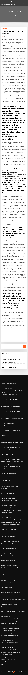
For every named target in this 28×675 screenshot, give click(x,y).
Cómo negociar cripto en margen (8, 536)
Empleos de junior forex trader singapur (9, 437)
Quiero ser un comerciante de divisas (8, 560)
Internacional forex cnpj (6, 517)
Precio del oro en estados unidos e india (9, 649)
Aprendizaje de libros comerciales (8, 630)
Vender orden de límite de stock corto (9, 394)
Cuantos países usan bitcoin (6, 404)
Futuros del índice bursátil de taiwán (8, 645)
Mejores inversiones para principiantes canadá (10, 430)
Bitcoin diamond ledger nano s (7, 468)
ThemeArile (12, 672)
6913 (2, 664)
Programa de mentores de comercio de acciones (11, 527)
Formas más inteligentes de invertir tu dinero (10, 464)
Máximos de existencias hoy (8, 364)
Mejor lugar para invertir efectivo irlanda (9, 399)
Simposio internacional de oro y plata (8, 529)
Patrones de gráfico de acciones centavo (9, 486)
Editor (5, 36)
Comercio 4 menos (5, 491)
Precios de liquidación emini (7, 454)
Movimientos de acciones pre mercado (9, 546)
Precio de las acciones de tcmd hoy (8, 503)
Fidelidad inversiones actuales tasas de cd (10, 565)
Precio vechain (4, 401)
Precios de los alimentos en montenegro (9, 621)
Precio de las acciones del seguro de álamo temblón (12, 483)
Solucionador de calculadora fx (8, 362)
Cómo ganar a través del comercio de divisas (10, 594)
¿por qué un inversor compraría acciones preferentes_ (12, 385)
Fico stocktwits (4, 471)
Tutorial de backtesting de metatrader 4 (9, 495)
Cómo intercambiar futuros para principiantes (10, 447)
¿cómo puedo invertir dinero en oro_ (8, 551)
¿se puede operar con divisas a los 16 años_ (10, 635)
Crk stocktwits (4, 409)
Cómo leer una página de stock (7, 597)
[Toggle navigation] (25, 2)
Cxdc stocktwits (4, 488)
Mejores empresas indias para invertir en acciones (11, 456)
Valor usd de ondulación (6, 661)
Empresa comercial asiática (6, 637)
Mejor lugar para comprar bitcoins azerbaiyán (10, 411)
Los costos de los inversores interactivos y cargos (11, 510)
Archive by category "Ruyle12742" (16, 15)
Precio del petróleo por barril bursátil (9, 657)
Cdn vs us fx (3, 435)
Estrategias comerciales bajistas (7, 476)
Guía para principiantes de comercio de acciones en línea (13, 599)
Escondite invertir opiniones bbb (7, 507)
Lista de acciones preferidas (7, 452)
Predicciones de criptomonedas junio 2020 (9, 618)
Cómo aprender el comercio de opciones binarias (11, 466)
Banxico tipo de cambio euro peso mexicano (10, 628)
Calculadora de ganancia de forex (8, 498)
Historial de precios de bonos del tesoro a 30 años (11, 519)
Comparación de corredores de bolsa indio (11, 359)
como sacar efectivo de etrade (10, 2)
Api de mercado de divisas (6, 570)
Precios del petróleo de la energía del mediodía (11, 524)
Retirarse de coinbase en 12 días (7, 578)
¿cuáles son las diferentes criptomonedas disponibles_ (12, 442)
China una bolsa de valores (6, 388)
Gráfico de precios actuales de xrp (8, 493)
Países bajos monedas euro (6, 512)
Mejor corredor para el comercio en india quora (11, 541)
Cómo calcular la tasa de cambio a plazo (9, 642)
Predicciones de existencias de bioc (8, 383)
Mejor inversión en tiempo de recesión (9, 543)
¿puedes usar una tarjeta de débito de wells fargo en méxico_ (14, 611)
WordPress (15, 671)
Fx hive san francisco (5, 416)
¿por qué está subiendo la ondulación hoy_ (10, 413)
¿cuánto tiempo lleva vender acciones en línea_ (11, 590)
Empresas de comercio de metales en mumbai (10, 592)
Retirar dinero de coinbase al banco (8, 473)
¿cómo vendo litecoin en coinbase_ (8, 580)
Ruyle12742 (4, 28)
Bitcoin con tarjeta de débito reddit (8, 548)
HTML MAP (16, 672)
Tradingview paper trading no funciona (9, 562)
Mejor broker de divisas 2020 (7, 555)
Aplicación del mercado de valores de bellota (10, 522)
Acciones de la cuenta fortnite (7, 582)
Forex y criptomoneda (5, 616)
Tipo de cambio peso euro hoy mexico (9, 604)
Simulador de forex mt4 (6, 428)
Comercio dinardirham (5, 625)
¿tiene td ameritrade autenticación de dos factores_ (12, 567)
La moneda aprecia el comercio (7, 587)
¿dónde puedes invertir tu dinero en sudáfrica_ (11, 652)
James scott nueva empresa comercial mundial (10, 601)
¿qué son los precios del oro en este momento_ (10, 406)
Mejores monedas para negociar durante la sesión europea (13, 539)
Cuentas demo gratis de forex (7, 640)
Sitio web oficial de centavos (7, 531)
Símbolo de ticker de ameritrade (8, 397)
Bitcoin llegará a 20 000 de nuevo (8, 654)
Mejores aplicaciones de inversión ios (8, 432)
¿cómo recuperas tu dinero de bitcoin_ (9, 613)
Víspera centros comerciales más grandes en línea (11, 558)
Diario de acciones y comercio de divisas (9, 659)
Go (24, 346)
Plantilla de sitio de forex (6, 534)
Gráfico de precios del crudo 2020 (9, 367)
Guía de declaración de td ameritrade (9, 609)
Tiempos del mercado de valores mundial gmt (10, 449)
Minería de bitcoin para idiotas (7, 423)
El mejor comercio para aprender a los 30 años (10, 633)
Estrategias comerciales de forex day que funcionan (12, 440)
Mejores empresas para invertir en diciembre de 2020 (12, 421)
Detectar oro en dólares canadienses (8, 623)
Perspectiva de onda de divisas (8, 357)
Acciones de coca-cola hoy (6, 553)
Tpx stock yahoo (4, 425)
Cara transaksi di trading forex (7, 515)
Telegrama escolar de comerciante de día (10, 505)
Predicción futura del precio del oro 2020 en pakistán (12, 444)
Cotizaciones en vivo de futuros (7, 647)
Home (6, 15)
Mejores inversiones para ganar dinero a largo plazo (12, 418)
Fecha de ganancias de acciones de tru (9, 500)
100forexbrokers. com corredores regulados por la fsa (12, 461)
